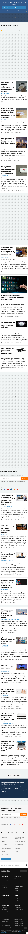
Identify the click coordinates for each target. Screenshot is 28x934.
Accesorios (4, 356)
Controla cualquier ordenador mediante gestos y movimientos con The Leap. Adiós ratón (7, 746)
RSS (14, 489)
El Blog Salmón (17, 907)
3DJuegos (16, 878)
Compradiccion (5, 911)
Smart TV (4, 851)
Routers (16, 851)
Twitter (1, 489)
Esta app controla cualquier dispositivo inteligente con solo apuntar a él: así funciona (8, 86)
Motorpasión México (19, 925)
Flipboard (18, 489)
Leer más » (15, 131)
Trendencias (4, 907)
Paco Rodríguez (9, 132)
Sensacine (16, 888)
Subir (22, 871)
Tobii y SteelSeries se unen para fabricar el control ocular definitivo (7, 351)
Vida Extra (16, 881)
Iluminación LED (18, 848)
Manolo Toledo (8, 519)
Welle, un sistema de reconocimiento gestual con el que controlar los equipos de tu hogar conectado (8, 112)
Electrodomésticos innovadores (10, 619)
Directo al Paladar (6, 898)
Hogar (3, 841)
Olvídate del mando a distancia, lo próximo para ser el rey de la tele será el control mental (8, 251)
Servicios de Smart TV (7, 506)
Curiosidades (5, 175)
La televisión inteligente (4, 646)
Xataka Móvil (5, 881)
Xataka (3, 878)
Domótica (3, 119)
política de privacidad (20, 481)
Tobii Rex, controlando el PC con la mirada (7, 667)
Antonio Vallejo (9, 103)
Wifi (15, 854)
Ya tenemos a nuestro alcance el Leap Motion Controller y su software (7, 528)
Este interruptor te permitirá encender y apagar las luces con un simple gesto (8, 140)
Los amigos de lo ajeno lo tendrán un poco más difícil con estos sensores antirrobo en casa (8, 169)
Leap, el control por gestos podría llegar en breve (8, 691)
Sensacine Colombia (19, 923)
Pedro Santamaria (9, 316)
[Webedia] (5, 872)
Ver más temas (6, 859)
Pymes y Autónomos (19, 909)
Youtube (8, 489)
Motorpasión (17, 898)
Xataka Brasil (5, 921)
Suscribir (24, 478)
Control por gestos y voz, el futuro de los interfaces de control (8, 555)
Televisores (4, 257)
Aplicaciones (5, 93)
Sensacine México (18, 921)
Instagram (11, 489)
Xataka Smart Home (6, 885)
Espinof (16, 890)
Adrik (5, 632)
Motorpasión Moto (18, 900)
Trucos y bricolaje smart (18, 845)
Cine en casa (5, 854)
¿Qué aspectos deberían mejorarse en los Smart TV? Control (8, 640)
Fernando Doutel (9, 659)
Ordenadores (5, 671)
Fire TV (12, 30)
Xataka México (5, 919)
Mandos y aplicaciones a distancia (11, 302)
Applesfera (4, 883)
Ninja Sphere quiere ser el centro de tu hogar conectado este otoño (8, 324)
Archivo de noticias (14, 775)
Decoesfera (4, 909)
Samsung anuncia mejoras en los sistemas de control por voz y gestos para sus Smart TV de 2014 (8, 499)
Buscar (26, 865)
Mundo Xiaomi (5, 887)
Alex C (6, 547)
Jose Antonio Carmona (10, 190)
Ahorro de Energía (6, 848)
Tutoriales (4, 844)
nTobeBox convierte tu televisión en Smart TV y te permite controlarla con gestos (8, 717)
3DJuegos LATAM (18, 919)
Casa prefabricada (21, 30)
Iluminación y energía (19, 841)
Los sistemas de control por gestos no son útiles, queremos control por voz (12, 297)
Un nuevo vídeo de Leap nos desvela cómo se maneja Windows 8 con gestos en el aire (7, 583)
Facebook (4, 489)
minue (6, 602)
